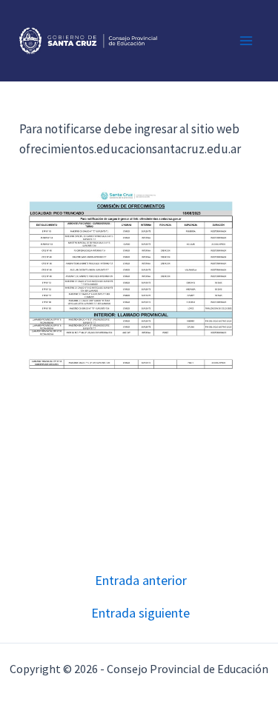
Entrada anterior (141, 580)
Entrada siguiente (140, 613)
